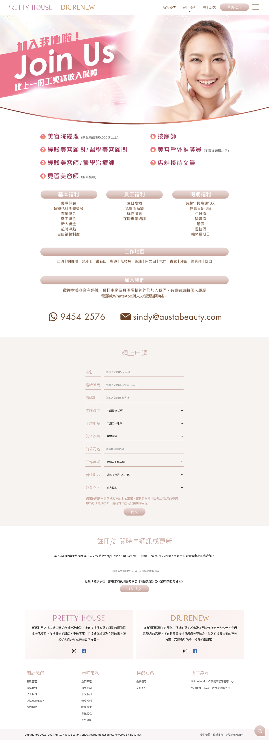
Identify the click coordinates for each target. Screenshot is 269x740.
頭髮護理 (86, 720)
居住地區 (92, 474)
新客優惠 (169, 7)
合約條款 (32, 707)
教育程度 (92, 487)
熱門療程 (189, 7)
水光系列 (86, 694)
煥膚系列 (86, 700)
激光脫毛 (86, 713)
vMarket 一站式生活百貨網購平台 (210, 688)
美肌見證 (209, 7)
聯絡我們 (32, 688)
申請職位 (92, 410)
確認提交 (134, 588)
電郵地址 (92, 397)
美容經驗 (92, 436)
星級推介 (141, 688)
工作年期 (92, 461)
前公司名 (92, 449)
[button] (255, 7)
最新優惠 (141, 681)
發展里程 (32, 681)
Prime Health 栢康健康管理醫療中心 (212, 681)
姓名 (89, 371)
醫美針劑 (86, 688)
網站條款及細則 (35, 700)
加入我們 (32, 694)
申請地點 (92, 423)
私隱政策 (218, 734)
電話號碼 (92, 384)
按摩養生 (86, 707)
